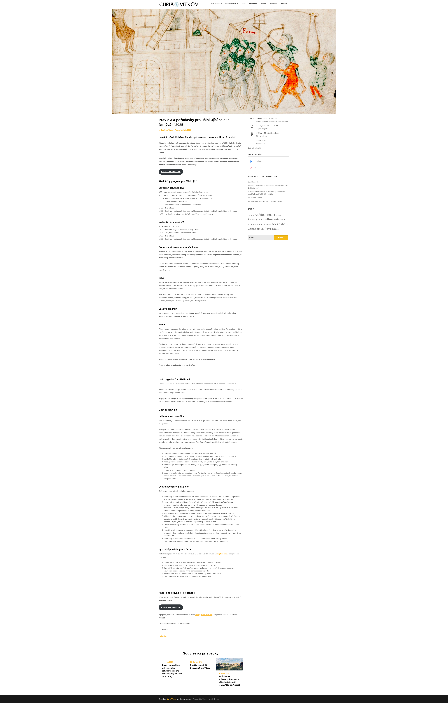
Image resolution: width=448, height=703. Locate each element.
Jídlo (252, 215)
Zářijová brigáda (262, 129)
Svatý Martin (260, 143)
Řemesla (270, 228)
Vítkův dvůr (215, 3)
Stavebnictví (255, 224)
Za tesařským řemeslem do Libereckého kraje (265, 201)
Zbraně (252, 228)
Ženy (277, 229)
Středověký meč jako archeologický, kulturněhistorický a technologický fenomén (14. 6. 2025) (172, 671)
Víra (287, 225)
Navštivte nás (230, 3)
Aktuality (163, 636)
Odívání (262, 219)
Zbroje (260, 228)
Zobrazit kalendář (254, 148)
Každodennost (265, 215)
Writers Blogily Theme (211, 699)
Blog (263, 3)
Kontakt (284, 3)
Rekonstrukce (276, 219)
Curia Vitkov (171, 699)
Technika (266, 224)
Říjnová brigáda (261, 136)
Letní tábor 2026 (254, 182)
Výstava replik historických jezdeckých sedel (272, 121)
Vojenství (279, 224)
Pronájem (273, 3)
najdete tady (222, 554)
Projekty (252, 3)
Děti (249, 215)
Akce (243, 3)
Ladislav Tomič (167, 130)
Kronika (278, 215)
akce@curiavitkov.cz (203, 615)
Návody (252, 219)
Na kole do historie (255, 198)
